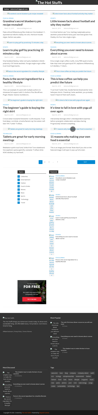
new (52, 383)
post (70, 383)
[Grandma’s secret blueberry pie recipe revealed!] (25, 13)
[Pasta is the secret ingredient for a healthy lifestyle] (25, 71)
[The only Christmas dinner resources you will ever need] (54, 328)
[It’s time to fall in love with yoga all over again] (73, 100)
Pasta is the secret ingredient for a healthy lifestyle (23, 80)
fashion (88, 376)
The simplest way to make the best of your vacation (75, 349)
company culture (83, 373)
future (70, 379)
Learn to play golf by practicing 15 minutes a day (23, 51)
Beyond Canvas (44, 413)
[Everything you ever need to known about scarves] (72, 42)
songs (90, 383)
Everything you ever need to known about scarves (71, 51)
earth (92, 373)
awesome (54, 373)
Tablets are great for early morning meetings (24, 138)
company (73, 373)
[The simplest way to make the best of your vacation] (54, 353)
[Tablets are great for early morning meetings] (25, 129)
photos (64, 383)
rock (75, 383)
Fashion (53, 47)
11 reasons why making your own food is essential (70, 138)
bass (61, 373)
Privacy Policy (18, 331)
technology (71, 386)
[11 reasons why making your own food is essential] (73, 129)
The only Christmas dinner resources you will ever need (76, 323)
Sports (53, 18)
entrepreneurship (68, 376)
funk (65, 379)
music (92, 379)
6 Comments (18, 376)
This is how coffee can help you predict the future (69, 80)
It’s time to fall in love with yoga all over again (71, 109)
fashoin (53, 379)
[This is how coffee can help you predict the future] (72, 71)
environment (80, 376)
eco (52, 376)
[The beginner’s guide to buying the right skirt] (25, 100)
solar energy (82, 383)
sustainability (61, 386)
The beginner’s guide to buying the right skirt (24, 109)
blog (66, 373)
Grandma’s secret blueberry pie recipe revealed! (22, 23)
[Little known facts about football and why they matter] (73, 13)
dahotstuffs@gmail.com (24, 28)
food (59, 379)
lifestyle (77, 379)
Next (85, 162)
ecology (58, 376)
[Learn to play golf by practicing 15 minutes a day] (25, 42)
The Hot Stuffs (26, 413)
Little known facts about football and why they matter (72, 23)
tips (78, 386)
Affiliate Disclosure (8, 331)
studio (53, 386)
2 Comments (18, 398)
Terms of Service (27, 331)
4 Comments (18, 386)
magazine (85, 379)
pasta (58, 383)
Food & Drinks (8, 18)
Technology (7, 133)
